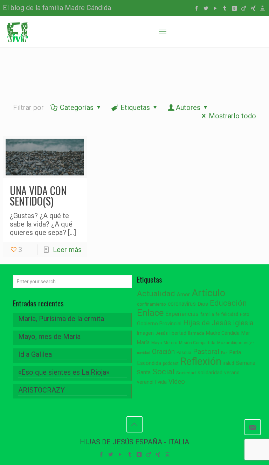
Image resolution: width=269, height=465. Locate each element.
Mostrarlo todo (232, 116)
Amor (183, 295)
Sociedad (186, 372)
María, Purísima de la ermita (61, 318)
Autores (188, 107)
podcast (171, 363)
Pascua (184, 352)
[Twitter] (205, 8)
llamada (196, 333)
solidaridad (210, 373)
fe (218, 314)
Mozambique (229, 342)
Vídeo (176, 382)
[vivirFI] (17, 31)
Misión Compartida (197, 342)
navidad (143, 353)
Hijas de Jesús (207, 322)
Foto (244, 314)
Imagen (145, 333)
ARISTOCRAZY (41, 390)
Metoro (170, 342)
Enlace (150, 312)
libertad (178, 333)
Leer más (67, 249)
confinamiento (151, 304)
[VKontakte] (234, 8)
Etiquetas (135, 107)
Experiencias (182, 313)
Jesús (162, 333)
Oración (163, 352)
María (143, 342)
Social (163, 371)
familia (207, 314)
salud (228, 363)
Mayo (156, 342)
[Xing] (253, 8)
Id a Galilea (35, 354)
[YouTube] (215, 8)
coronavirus (182, 303)
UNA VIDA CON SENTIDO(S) (38, 195)
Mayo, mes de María (49, 336)
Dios (203, 304)
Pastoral (206, 351)
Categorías (77, 107)
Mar (245, 333)
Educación (228, 303)
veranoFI (146, 382)
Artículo (208, 293)
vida (162, 382)
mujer (249, 343)
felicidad (229, 314)
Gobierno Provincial (159, 324)
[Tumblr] (224, 8)
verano (232, 372)
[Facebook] (196, 8)
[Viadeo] (243, 8)
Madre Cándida (223, 333)
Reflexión (200, 361)
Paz (224, 353)
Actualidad (156, 293)
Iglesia (243, 323)
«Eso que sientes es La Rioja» (63, 372)
